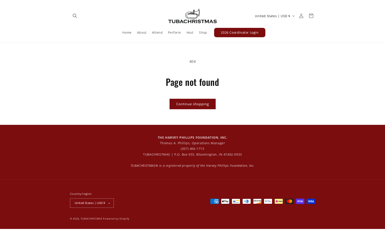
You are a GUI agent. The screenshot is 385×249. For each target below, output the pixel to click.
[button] (75, 16)
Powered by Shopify (116, 218)
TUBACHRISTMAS (91, 218)
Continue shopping (192, 104)
